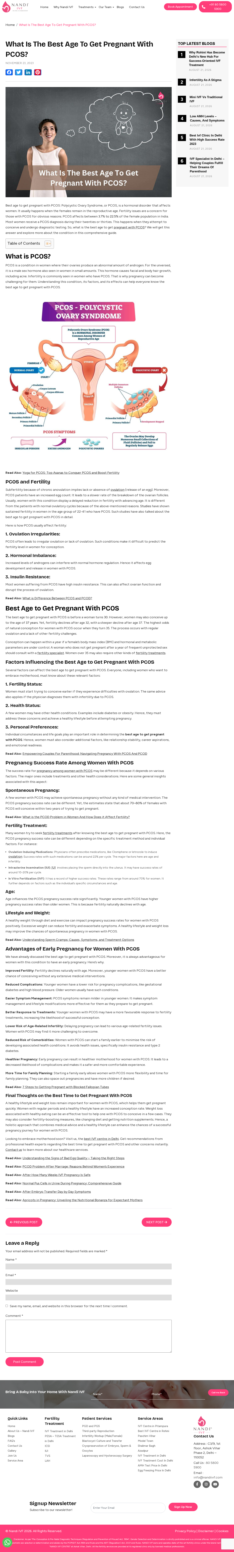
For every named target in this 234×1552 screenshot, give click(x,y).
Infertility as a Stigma (205, 80)
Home (44, 7)
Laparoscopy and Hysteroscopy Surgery (107, 1455)
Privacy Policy (185, 1531)
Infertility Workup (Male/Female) (102, 1436)
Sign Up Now (183, 1507)
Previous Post (25, 1222)
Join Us (12, 1455)
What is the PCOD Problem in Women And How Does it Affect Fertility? (76, 817)
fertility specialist (50, 653)
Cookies (222, 1531)
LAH (47, 1460)
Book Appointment (180, 6)
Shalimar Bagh (146, 1445)
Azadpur (143, 1450)
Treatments (86, 7)
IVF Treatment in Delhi (59, 1431)
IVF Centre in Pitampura (153, 1426)
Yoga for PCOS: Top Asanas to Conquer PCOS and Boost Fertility (70, 473)
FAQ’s (11, 1441)
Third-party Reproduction (98, 1431)
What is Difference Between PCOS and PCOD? (57, 598)
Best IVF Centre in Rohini (153, 1431)
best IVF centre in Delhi (101, 1139)
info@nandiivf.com (208, 1477)
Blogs (120, 7)
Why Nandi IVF (63, 7)
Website (11, 1291)
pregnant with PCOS (129, 227)
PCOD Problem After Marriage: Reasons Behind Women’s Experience (73, 1167)
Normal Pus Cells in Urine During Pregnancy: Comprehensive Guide (71, 1183)
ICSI (47, 1446)
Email (10, 1275)
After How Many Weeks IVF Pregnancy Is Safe (56, 1175)
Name (11, 1260)
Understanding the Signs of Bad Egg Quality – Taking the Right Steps (73, 1158)
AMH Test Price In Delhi (152, 1465)
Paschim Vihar (146, 1436)
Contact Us (137, 7)
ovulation (117, 490)
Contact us (13, 1150)
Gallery (12, 1450)
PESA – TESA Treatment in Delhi (60, 1439)
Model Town (145, 1441)
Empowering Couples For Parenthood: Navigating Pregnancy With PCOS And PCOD (84, 754)
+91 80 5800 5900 (217, 7)
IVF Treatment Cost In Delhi (155, 1460)
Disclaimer (206, 1531)
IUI (53, 867)
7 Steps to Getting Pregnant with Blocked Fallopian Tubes (65, 1087)
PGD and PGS (91, 1426)
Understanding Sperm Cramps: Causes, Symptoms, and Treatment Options (78, 940)
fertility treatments (150, 653)
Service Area (15, 1460)
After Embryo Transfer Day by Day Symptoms (56, 1192)
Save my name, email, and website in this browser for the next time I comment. (69, 1306)
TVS (47, 1455)
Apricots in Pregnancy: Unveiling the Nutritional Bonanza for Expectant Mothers (82, 1200)
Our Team (105, 7)
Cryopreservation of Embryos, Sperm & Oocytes (106, 1448)
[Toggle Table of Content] (46, 243)
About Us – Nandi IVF (21, 1431)
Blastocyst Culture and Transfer (102, 1441)
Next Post (155, 1222)
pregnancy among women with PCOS (65, 771)
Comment (14, 1316)
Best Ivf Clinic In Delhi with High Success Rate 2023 (207, 140)
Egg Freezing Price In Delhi (154, 1470)
